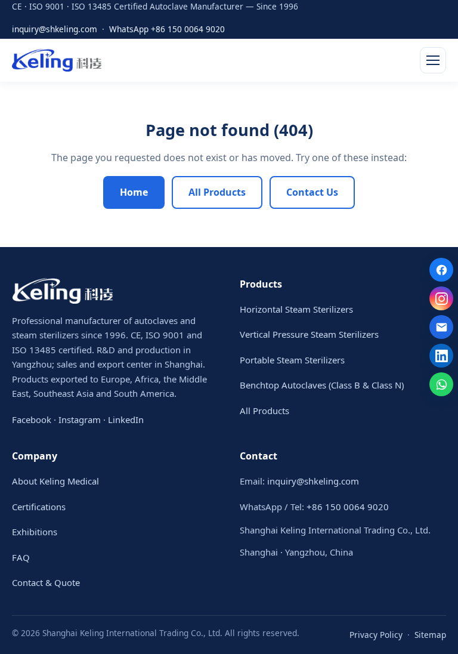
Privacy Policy (376, 634)
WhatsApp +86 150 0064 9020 (167, 29)
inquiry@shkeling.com (54, 29)
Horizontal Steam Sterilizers (296, 309)
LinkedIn (126, 419)
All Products (217, 192)
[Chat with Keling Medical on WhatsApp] (441, 384)
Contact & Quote (46, 582)
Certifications (39, 507)
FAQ (21, 557)
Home (134, 192)
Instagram (79, 419)
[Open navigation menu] (433, 60)
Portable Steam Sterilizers (292, 360)
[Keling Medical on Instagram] (441, 298)
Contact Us (312, 192)
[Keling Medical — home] (56, 60)
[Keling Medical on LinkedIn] (441, 356)
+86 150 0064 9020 (348, 507)
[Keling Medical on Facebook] (441, 270)
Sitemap (430, 634)
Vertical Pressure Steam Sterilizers (309, 334)
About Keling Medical (55, 481)
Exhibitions (34, 532)
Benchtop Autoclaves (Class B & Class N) (322, 385)
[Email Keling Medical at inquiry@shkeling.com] (441, 327)
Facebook (31, 419)
